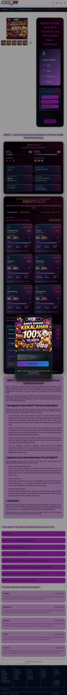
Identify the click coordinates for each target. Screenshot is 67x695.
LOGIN (33, 357)
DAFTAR (33, 364)
